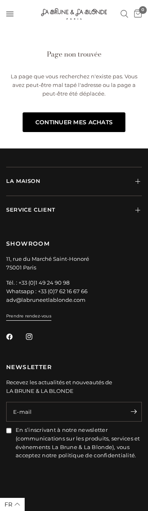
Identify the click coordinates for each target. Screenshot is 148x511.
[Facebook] (15, 337)
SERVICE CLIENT (31, 210)
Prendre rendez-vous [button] (28, 316)
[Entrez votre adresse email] (133, 412)
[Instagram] (35, 337)
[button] (12, 504)
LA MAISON (23, 181)
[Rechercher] (124, 14)
